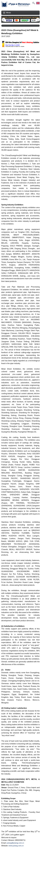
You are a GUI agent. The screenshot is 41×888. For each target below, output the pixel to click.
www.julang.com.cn (16, 846)
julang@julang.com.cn (15, 843)
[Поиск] (33, 3)
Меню (8, 13)
